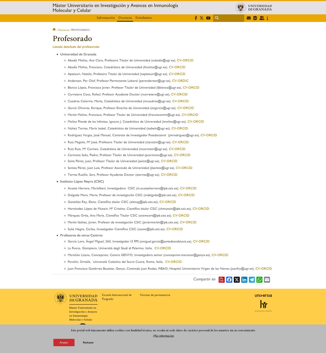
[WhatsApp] (259, 279)
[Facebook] (229, 279)
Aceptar (64, 342)
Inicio (54, 30)
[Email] (267, 279)
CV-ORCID (185, 60)
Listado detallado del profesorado (76, 47)
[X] (237, 279)
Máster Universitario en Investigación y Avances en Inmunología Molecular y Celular (115, 8)
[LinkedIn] (244, 279)
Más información (164, 336)
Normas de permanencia (155, 295)
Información (106, 18)
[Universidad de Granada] (253, 8)
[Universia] (263, 295)
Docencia (125, 18)
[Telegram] (252, 279)
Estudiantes (143, 18)
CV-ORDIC (180, 81)
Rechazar (88, 342)
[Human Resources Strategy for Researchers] (263, 306)
